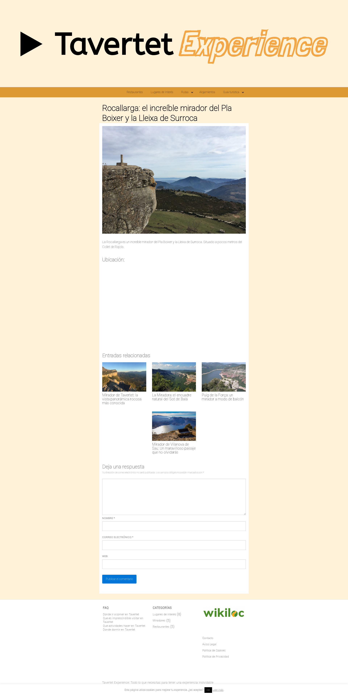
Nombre (108, 518)
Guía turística (231, 92)
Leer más (218, 690)
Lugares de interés (164, 614)
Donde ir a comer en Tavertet (121, 614)
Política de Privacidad (215, 656)
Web (105, 556)
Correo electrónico (117, 537)
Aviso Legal (209, 644)
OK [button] (208, 690)
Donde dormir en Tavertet (119, 629)
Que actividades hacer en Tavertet (124, 625)
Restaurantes (135, 92)
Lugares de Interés (162, 92)
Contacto (207, 638)
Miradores (159, 620)
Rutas (184, 92)
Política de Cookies (214, 650)
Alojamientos (207, 92)
